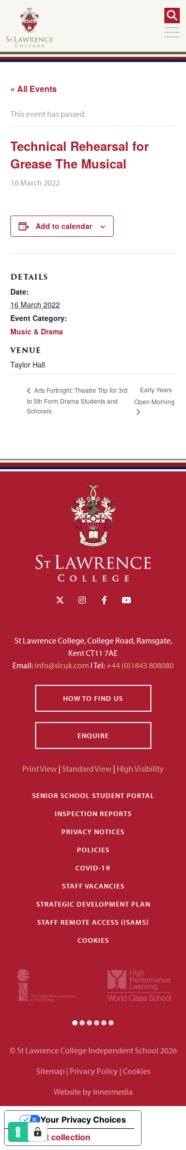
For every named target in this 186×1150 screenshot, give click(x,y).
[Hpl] (139, 984)
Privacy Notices (93, 831)
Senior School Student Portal (93, 795)
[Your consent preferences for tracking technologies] (38, 1132)
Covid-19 (93, 867)
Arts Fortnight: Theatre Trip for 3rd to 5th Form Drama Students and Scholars (77, 400)
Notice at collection (51, 1137)
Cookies (93, 940)
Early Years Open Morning (154, 395)
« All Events (33, 89)
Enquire (93, 735)
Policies (93, 849)
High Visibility (140, 768)
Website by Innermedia (93, 1091)
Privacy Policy (94, 1071)
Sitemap (50, 1071)
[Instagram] (82, 600)
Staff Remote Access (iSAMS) (93, 922)
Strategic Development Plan (93, 904)
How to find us (93, 698)
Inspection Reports (93, 813)
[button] (75, 1022)
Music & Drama (36, 331)
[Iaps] (46, 984)
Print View (39, 768)
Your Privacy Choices (83, 1119)
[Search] (172, 15)
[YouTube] (126, 600)
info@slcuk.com (62, 665)
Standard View (87, 768)
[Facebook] (104, 600)
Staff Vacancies (93, 886)
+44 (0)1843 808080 (139, 665)
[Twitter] (60, 600)
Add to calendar (64, 226)
